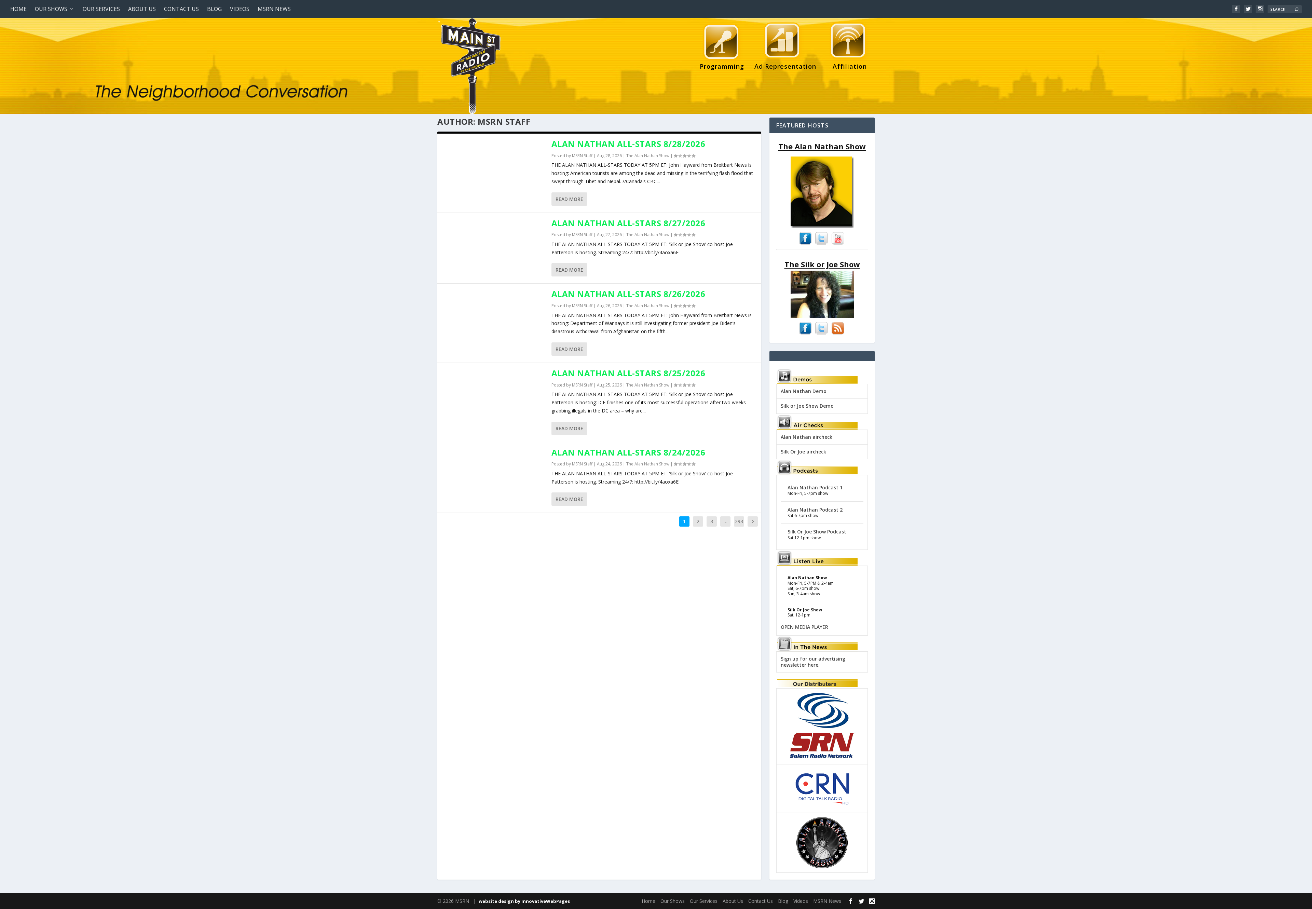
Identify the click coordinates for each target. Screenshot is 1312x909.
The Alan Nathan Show (647, 156)
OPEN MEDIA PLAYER (804, 627)
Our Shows (51, 9)
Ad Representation (785, 66)
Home (18, 9)
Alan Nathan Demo (803, 391)
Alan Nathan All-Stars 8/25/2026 (628, 373)
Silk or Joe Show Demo (807, 406)
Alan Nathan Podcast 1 (815, 487)
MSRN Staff (582, 156)
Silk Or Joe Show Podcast (817, 531)
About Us (142, 9)
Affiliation (846, 66)
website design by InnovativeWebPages (524, 901)
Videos (239, 9)
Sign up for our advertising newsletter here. (813, 661)
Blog (214, 9)
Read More (569, 199)
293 (739, 521)
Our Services (101, 9)
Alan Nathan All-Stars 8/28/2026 (628, 143)
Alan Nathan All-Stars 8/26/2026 (628, 293)
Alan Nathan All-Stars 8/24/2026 (628, 452)
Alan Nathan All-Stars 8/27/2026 (628, 223)
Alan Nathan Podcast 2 (815, 509)
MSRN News (274, 9)
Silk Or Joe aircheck (803, 451)
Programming (722, 66)
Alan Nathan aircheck (806, 437)
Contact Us (181, 9)
